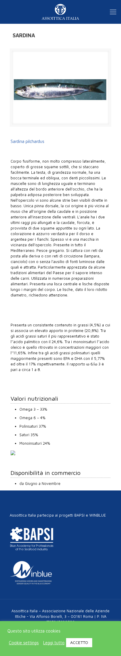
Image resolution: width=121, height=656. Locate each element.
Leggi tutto (54, 642)
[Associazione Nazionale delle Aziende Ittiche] (60, 12)
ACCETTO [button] (79, 642)
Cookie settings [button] (24, 642)
